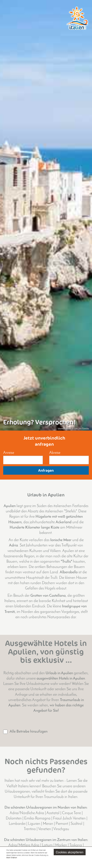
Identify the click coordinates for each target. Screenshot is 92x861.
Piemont (62, 824)
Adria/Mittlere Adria (23, 845)
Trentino (30, 829)
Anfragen (46, 470)
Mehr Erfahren (11, 857)
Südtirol (76, 824)
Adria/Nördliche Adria (27, 813)
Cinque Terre (71, 813)
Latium (47, 845)
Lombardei (17, 824)
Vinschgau (61, 829)
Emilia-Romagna (37, 819)
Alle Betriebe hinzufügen (28, 732)
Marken (61, 845)
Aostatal (52, 813)
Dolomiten (14, 819)
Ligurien (34, 824)
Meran (48, 824)
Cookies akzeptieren (69, 852)
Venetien (44, 829)
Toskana (75, 845)
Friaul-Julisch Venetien (69, 819)
